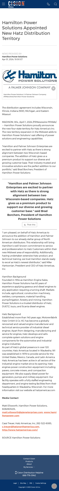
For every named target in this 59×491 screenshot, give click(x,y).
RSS (31, 483)
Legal (15, 483)
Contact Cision (29, 459)
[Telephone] (48, 4)
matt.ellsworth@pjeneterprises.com (22, 412)
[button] (29, 79)
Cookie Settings (40, 483)
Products (29, 461)
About (29, 464)
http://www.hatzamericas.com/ (20, 430)
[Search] (55, 4)
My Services (28, 467)
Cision (33, 487)
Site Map (23, 483)
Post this (31, 224)
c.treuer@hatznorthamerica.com (20, 426)
